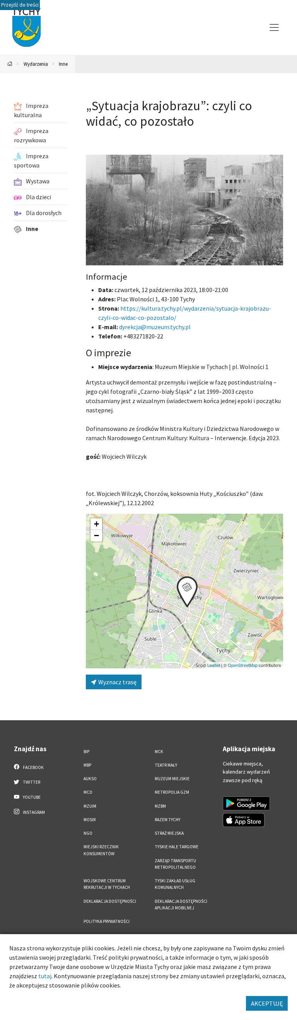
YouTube (31, 797)
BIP (86, 751)
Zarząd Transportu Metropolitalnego (175, 864)
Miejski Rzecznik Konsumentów (101, 850)
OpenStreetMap (243, 665)
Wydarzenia (36, 64)
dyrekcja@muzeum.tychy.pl (155, 327)
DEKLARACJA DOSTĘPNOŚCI (110, 901)
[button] (187, 591)
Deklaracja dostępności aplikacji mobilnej (181, 905)
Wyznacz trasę (117, 682)
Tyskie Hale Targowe (176, 846)
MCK (159, 751)
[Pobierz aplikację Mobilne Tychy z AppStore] (244, 820)
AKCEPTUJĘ (267, 1003)
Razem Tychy (167, 819)
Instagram (33, 812)
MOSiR (90, 819)
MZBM (160, 806)
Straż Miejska (169, 833)
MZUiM (90, 806)
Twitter (31, 782)
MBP (87, 765)
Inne (63, 64)
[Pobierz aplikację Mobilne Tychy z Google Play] (246, 803)
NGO (88, 833)
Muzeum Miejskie (172, 778)
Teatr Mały (166, 765)
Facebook (33, 767)
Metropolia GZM (172, 792)
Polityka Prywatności (107, 921)
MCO (88, 792)
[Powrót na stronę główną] (10, 64)
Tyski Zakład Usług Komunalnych (175, 884)
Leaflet (213, 665)
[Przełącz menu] (274, 27)
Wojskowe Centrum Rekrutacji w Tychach (107, 884)
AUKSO (90, 778)
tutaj (44, 976)
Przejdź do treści (20, 5)
